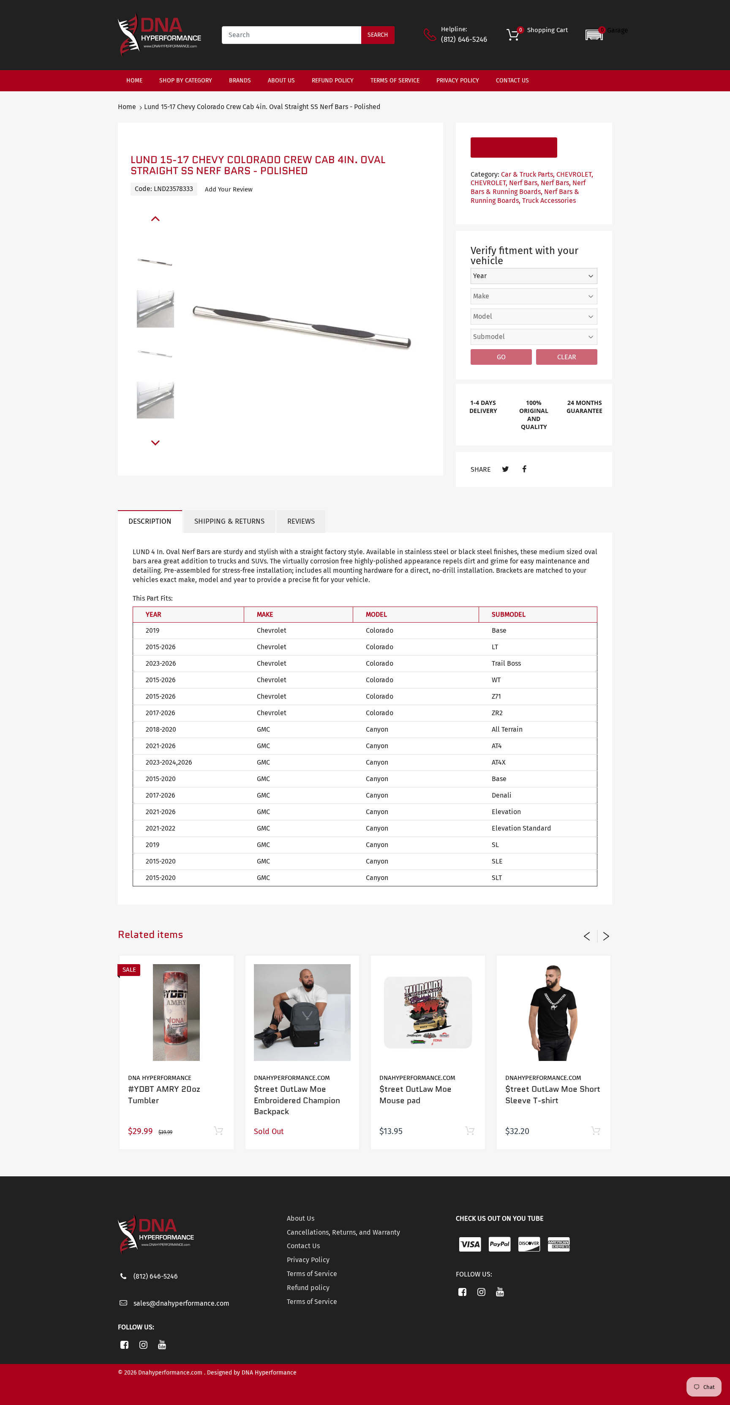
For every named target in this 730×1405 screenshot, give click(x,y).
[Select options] (595, 1131)
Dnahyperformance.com (292, 1078)
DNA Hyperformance (159, 1078)
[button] (607, 35)
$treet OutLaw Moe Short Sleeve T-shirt (552, 1094)
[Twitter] (505, 469)
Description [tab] (150, 521)
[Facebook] (524, 469)
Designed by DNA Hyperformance (252, 1372)
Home (127, 107)
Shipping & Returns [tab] (229, 521)
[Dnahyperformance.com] (159, 34)
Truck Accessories (549, 201)
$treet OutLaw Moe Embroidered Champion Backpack (297, 1100)
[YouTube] (162, 1344)
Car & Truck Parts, (528, 174)
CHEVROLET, (574, 174)
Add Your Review (229, 189)
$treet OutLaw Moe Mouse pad (415, 1094)
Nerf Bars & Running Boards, (528, 187)
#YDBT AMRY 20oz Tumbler (164, 1094)
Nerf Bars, (524, 183)
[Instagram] (143, 1344)
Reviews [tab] (301, 521)
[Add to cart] (218, 1131)
